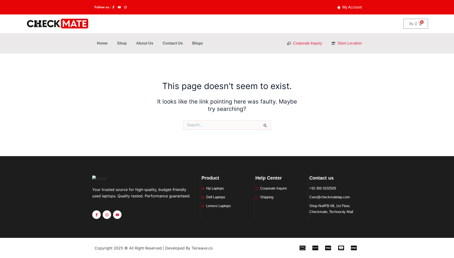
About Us (144, 43)
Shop (122, 43)
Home (102, 43)
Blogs (197, 43)
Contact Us (173, 43)
